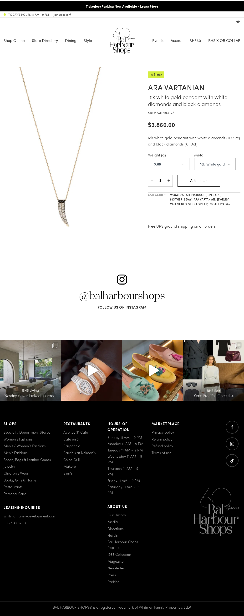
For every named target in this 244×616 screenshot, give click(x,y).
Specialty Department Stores (27, 432)
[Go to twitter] (232, 460)
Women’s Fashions (18, 439)
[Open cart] (238, 23)
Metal (199, 154)
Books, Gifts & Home (20, 480)
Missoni (214, 195)
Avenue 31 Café (75, 432)
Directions (115, 528)
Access (176, 40)
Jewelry (223, 199)
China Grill (71, 459)
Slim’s (67, 473)
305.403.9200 (15, 523)
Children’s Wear (16, 473)
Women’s (177, 195)
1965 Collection (119, 554)
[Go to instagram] (232, 443)
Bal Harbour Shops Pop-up (122, 544)
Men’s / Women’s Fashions (25, 445)
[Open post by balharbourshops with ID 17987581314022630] (213, 370)
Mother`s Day (181, 199)
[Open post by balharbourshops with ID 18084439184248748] (30, 370)
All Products (196, 195)
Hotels (112, 535)
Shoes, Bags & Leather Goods (27, 459)
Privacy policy (163, 432)
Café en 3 (71, 439)
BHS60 (195, 40)
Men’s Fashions (15, 452)
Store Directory (45, 40)
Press (111, 574)
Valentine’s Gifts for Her (189, 204)
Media (112, 521)
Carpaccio (71, 445)
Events (157, 40)
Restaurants (13, 486)
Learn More (149, 6)
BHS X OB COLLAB (224, 40)
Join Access (61, 14)
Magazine (115, 561)
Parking (113, 581)
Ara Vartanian (205, 199)
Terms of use (161, 452)
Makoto (69, 466)
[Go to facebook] (232, 427)
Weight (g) (157, 154)
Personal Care (15, 493)
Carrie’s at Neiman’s (79, 452)
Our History (116, 514)
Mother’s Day (220, 204)
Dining (70, 40)
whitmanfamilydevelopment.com (30, 516)
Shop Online (14, 40)
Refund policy (162, 445)
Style (88, 40)
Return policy (162, 439)
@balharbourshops (122, 296)
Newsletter (115, 568)
